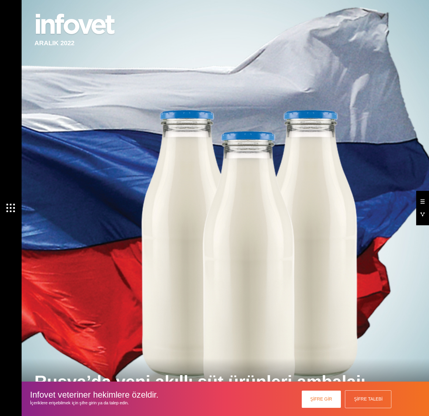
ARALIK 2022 (54, 43)
